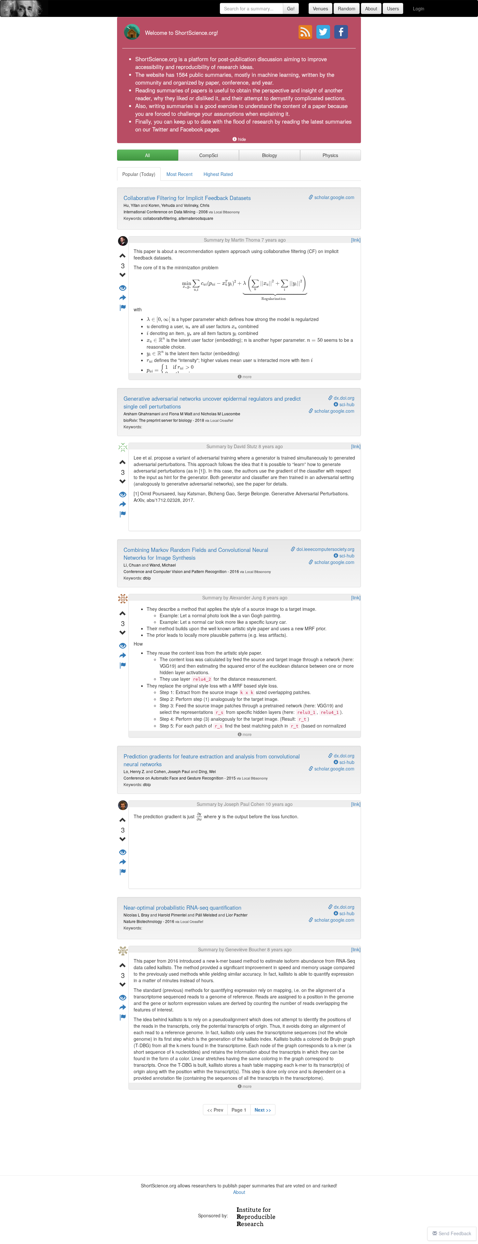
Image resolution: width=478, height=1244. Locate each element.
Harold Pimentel (172, 914)
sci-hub (346, 404)
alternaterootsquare (196, 218)
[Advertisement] (239, 1147)
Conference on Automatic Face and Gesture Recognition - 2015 (180, 778)
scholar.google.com (333, 197)
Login (418, 8)
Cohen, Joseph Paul (172, 771)
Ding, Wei (207, 771)
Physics (330, 155)
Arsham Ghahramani (142, 413)
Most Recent (179, 174)
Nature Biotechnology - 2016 (149, 921)
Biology (269, 155)
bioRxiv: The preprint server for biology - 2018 (164, 420)
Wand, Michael (163, 565)
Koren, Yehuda (162, 205)
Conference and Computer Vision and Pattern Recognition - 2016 (181, 571)
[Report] (122, 308)
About (239, 1192)
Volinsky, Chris (196, 205)
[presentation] (244, 288)
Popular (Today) (138, 174)
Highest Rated (218, 174)
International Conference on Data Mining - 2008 (166, 211)
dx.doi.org (343, 398)
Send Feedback (455, 1233)
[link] (356, 239)
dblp (147, 578)
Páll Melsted (206, 914)
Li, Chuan (132, 565)
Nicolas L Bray (136, 914)
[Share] (122, 298)
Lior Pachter (236, 914)
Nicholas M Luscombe (220, 413)
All (147, 155)
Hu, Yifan (132, 205)
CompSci (208, 155)
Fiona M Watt (180, 413)
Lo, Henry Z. (134, 771)
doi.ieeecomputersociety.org (324, 549)
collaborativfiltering (160, 218)
